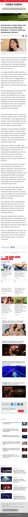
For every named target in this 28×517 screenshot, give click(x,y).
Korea (10, 504)
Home (3, 504)
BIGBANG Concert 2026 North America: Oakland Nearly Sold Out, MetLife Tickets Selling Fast (13, 342)
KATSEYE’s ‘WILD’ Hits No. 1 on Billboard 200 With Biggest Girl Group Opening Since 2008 (13, 322)
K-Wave (7, 505)
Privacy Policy (5, 506)
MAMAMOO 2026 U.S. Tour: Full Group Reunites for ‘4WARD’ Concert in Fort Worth (13, 383)
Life (21, 504)
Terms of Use (11, 506)
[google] (18, 404)
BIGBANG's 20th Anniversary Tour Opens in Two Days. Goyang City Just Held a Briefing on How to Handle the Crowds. (13, 363)
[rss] (21, 404)
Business (14, 504)
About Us (17, 506)
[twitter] (15, 404)
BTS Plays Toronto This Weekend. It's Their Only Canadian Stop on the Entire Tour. (13, 472)
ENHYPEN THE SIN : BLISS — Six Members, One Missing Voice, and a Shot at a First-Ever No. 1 (12, 456)
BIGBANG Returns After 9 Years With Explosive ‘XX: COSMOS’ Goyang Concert (11, 436)
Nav (2, 4)
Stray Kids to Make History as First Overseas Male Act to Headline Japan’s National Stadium (11, 430)
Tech (18, 504)
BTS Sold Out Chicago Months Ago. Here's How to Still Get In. (19, 481)
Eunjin (11, 259)
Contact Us (22, 506)
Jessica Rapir (5, 35)
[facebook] (12, 404)
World (7, 504)
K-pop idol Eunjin (5, 259)
